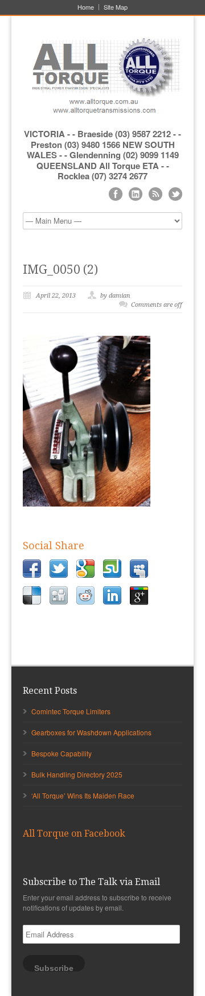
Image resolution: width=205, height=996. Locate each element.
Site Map (116, 7)
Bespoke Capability (61, 753)
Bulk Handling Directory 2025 (76, 774)
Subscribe (53, 968)
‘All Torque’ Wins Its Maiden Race (82, 795)
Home (85, 7)
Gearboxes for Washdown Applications (91, 732)
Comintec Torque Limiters (70, 711)
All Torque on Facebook (74, 833)
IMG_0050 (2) (60, 269)
